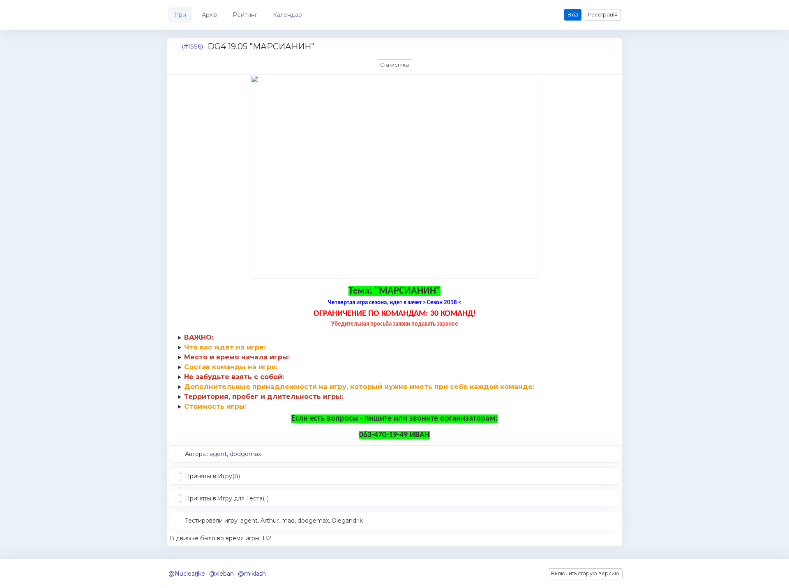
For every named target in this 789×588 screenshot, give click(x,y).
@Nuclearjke (186, 573)
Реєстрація (603, 15)
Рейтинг (245, 15)
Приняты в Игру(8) (212, 476)
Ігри (180, 15)
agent (218, 454)
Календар (287, 15)
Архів (209, 15)
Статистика (394, 65)
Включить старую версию (585, 573)
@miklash (252, 573)
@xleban (221, 573)
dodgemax (245, 454)
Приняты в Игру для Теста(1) (227, 498)
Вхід (573, 15)
